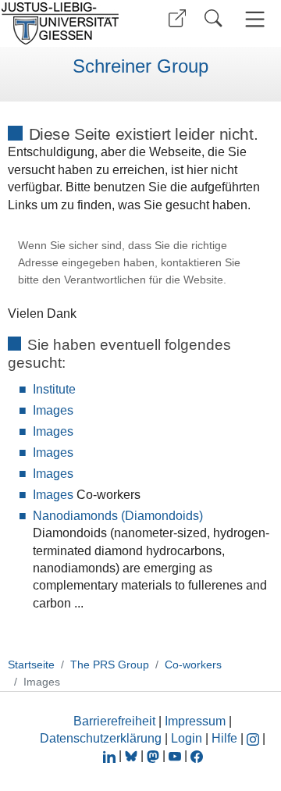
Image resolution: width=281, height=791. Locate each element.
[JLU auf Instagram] (254, 738)
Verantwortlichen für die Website (143, 280)
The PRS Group (109, 664)
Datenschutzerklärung (101, 738)
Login (188, 738)
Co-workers (193, 664)
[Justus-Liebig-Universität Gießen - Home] (65, 23)
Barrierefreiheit (114, 721)
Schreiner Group (140, 66)
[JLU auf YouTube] (175, 755)
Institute (54, 389)
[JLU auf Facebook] (196, 755)
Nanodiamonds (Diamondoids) (118, 515)
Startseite (31, 664)
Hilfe (224, 738)
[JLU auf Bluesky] (132, 755)
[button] (177, 18)
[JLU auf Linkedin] (111, 755)
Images (53, 410)
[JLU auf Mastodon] (154, 755)
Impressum (195, 721)
